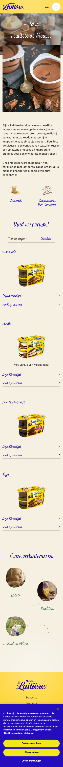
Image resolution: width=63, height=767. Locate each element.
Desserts (31, 697)
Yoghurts (31, 703)
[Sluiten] (58, 709)
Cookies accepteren (31, 743)
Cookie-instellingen (31, 760)
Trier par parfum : (17, 239)
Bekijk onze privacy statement (19, 733)
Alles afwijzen (32, 752)
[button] (31, 295)
